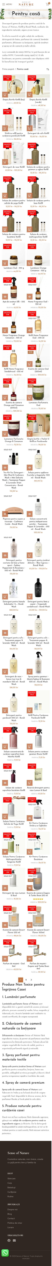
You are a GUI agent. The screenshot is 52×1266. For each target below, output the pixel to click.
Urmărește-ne (15, 1235)
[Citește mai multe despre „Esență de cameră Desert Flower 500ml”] (29, 925)
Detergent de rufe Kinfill (38, 133)
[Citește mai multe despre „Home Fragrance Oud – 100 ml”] (29, 297)
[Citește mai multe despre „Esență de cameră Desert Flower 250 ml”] (5, 925)
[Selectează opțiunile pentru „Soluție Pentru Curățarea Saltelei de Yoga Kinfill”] (5, 816)
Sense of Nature (18, 1153)
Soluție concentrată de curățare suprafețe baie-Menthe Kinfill (13, 754)
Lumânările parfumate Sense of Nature (20, 1004)
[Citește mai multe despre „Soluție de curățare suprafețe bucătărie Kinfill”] (5, 783)
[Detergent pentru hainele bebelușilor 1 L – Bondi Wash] (13, 587)
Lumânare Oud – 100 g (14, 268)
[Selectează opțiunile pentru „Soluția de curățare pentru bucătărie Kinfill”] (5, 229)
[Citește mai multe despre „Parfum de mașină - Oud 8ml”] (5, 959)
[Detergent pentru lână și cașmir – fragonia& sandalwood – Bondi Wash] (38, 587)
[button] (5, 94)
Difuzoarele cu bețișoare (13, 1035)
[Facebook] (9, 1240)
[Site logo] (26, 4)
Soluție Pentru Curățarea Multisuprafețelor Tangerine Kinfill (14, 859)
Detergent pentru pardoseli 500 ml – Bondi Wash (14, 718)
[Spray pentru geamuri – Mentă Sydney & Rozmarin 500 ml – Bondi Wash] (38, 663)
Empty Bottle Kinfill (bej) (14, 100)
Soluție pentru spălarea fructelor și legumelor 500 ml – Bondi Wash (38, 475)
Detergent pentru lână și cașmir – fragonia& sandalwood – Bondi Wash (38, 604)
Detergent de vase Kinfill (14, 167)
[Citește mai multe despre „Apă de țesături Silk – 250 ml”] (5, 297)
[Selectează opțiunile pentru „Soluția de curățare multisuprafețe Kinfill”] (29, 229)
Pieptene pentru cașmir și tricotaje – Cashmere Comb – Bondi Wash (14, 521)
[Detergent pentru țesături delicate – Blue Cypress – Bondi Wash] (38, 546)
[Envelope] (14, 1240)
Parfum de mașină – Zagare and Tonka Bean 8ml (38, 966)
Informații (14, 1204)
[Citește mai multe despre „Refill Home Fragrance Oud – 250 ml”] (29, 330)
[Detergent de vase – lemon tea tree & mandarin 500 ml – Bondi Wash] (13, 663)
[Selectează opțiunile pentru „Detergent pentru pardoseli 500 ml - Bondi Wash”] (5, 710)
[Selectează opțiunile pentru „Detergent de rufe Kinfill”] (29, 128)
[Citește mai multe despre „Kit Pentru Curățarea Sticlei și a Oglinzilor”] (29, 818)
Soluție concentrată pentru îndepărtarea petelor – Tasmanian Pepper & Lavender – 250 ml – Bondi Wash (38, 524)
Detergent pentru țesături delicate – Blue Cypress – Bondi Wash (38, 563)
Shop (10, 1173)
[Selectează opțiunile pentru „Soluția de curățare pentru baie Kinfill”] (29, 196)
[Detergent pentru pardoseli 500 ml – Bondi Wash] (13, 701)
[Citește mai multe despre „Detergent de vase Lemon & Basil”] (5, 888)
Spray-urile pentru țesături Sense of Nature (22, 1066)
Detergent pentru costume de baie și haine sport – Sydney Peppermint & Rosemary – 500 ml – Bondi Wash (13, 566)
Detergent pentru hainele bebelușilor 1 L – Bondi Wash (14, 604)
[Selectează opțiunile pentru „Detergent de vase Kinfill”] (5, 162)
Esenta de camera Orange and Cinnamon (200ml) (14, 405)
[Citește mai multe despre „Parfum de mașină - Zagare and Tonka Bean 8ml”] (29, 959)
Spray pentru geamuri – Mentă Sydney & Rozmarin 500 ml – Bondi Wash (38, 679)
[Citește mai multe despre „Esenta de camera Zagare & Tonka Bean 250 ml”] (29, 888)
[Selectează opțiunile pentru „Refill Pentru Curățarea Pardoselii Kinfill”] (29, 710)
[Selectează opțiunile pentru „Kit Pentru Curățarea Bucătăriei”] (29, 852)
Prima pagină (8, 69)
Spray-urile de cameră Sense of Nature (20, 1090)
